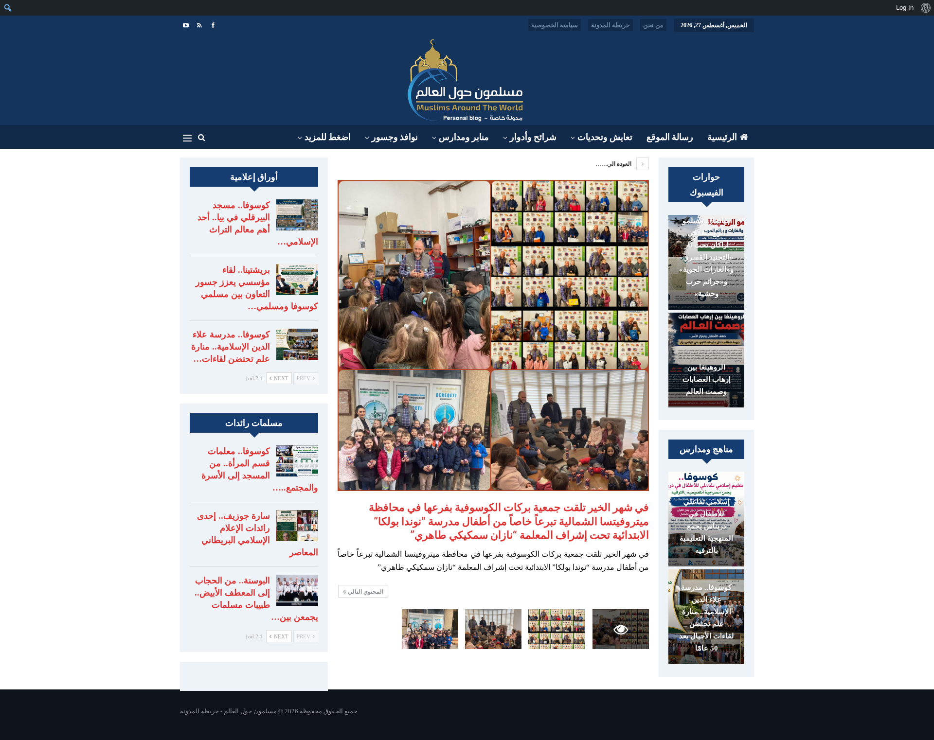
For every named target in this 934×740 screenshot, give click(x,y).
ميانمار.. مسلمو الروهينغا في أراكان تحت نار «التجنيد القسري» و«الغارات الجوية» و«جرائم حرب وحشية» (706, 257)
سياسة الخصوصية (554, 25)
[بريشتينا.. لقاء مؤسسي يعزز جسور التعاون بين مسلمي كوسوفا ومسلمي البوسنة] (297, 279)
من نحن (653, 25)
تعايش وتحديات (604, 137)
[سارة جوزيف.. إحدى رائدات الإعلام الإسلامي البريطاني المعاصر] (297, 525)
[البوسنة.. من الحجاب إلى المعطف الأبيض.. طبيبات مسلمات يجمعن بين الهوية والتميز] (297, 590)
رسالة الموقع (670, 137)
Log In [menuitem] (905, 7)
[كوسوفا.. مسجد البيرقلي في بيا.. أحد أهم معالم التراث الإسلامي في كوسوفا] (297, 214)
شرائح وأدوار (533, 137)
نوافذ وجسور (395, 137)
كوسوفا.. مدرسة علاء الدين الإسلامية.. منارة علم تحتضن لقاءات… (230, 347)
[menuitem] (925, 8)
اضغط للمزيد (328, 137)
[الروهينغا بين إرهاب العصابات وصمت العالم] (706, 360)
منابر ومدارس (464, 137)
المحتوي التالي (364, 591)
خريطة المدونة (610, 25)
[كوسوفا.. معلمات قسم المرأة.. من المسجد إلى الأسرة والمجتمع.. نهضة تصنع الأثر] (297, 460)
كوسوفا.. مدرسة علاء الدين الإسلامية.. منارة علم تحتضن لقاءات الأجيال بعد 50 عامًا (706, 617)
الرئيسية (722, 137)
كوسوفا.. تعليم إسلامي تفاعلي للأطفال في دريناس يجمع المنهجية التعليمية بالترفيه (706, 520)
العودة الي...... (614, 163)
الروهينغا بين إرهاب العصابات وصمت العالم (707, 379)
